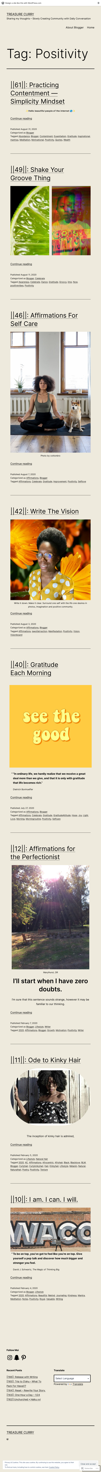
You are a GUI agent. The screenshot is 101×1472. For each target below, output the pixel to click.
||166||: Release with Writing (22, 1377)
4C (26, 1162)
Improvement (60, 481)
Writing (59, 1299)
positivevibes (17, 285)
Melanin (73, 1166)
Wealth (67, 139)
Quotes (58, 139)
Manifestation (55, 631)
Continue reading (21, 118)
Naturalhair (15, 1169)
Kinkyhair (54, 1166)
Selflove (82, 481)
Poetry (25, 1169)
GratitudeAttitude (62, 815)
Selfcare (56, 819)
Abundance (24, 136)
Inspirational (84, 136)
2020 (21, 1030)
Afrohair (59, 1162)
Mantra (81, 1295)
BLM (83, 1162)
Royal (42, 1299)
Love (12, 819)
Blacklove (75, 1162)
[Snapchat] (17, 1357)
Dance (44, 282)
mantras (14, 139)
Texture (44, 1169)
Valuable (50, 1299)
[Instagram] (10, 1357)
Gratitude (72, 136)
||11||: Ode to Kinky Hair (45, 1060)
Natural (81, 1166)
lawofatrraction (39, 631)
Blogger (30, 132)
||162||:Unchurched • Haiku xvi (24, 1399)
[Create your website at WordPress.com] (50, 3)
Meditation (25, 139)
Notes (25, 1299)
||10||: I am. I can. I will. (44, 1199)
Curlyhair (23, 1166)
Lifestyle (39, 1026)
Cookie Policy (54, 1467)
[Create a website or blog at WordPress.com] (7, 1439)
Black (66, 1162)
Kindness (72, 1295)
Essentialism (60, 136)
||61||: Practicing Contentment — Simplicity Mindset (37, 93)
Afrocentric (48, 1162)
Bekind (51, 1295)
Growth (51, 1030)
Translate (78, 1384)
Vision (76, 631)
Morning (20, 819)
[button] (29, 220)
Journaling (61, 1295)
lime (70, 282)
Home (90, 27)
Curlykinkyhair (36, 1166)
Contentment (46, 136)
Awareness (24, 282)
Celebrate (40, 278)
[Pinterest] (24, 1357)
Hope (74, 815)
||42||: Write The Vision (44, 511)
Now (75, 282)
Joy (80, 815)
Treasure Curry (20, 14)
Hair (46, 1166)
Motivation (61, 1030)
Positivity (49, 139)
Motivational (37, 139)
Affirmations (32, 478)
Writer (48, 1026)
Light (85, 815)
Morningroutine (33, 819)
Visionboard (16, 634)
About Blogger (75, 27)
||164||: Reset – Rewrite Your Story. (26, 1390)
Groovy (63, 282)
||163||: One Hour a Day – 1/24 (23, 1395)
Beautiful (42, 1295)
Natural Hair (42, 1159)
